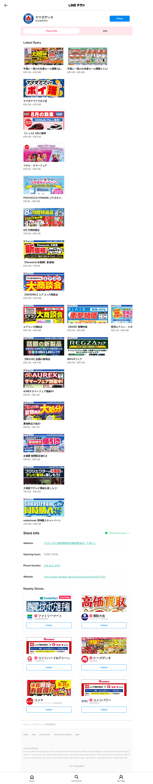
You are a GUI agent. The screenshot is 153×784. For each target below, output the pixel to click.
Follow (119, 19)
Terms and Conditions (62, 734)
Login (77, 734)
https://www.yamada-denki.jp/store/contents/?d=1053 (74, 576)
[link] (28, 18)
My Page (121, 781)
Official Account (118, 532)
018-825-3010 (52, 565)
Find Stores (76, 781)
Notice (25, 734)
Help (34, 734)
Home (32, 781)
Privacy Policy (44, 734)
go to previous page (6, 5)
